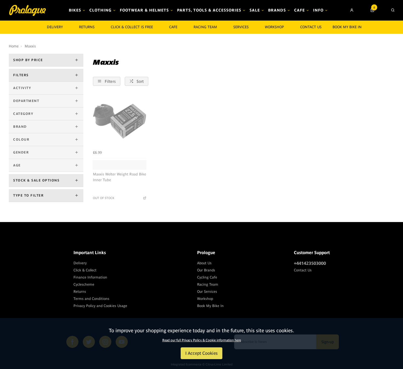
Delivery (80, 263)
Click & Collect (85, 270)
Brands (277, 10)
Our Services (207, 291)
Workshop (274, 27)
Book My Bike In (347, 27)
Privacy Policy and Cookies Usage (100, 306)
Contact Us (303, 270)
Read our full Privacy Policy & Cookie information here (201, 340)
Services (241, 27)
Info (318, 10)
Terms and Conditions (91, 299)
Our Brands (206, 270)
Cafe (299, 10)
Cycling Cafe (207, 277)
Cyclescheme (83, 284)
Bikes (75, 10)
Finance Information (90, 277)
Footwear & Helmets (144, 10)
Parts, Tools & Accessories (209, 10)
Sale (254, 10)
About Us (204, 263)
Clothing (100, 10)
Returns (79, 291)
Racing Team (205, 27)
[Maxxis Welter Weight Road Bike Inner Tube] (119, 121)
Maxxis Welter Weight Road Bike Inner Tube (119, 177)
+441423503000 (310, 263)
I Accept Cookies (201, 353)
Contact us (311, 27)
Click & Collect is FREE (132, 27)
